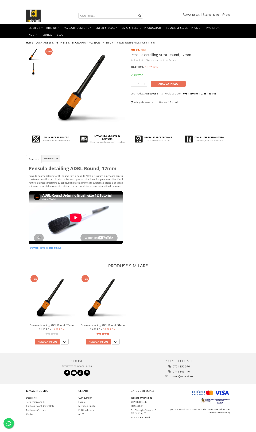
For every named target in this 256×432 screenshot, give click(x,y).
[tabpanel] (84, 88)
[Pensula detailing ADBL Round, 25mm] (51, 298)
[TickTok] (80, 373)
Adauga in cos (168, 83)
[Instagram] (87, 373)
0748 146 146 (181, 371)
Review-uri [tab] (51, 158)
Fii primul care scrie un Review (160, 60)
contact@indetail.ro (181, 376)
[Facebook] (67, 373)
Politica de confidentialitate (40, 405)
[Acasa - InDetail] (43, 16)
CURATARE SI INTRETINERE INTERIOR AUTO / (62, 42)
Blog (60, 34)
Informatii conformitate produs (45, 247)
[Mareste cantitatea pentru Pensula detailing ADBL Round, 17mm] (144, 84)
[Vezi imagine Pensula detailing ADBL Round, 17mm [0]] (33, 54)
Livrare (82, 401)
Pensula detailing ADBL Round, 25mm (52, 325)
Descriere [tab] (34, 159)
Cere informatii (169, 102)
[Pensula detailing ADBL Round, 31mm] (102, 298)
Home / (30, 42)
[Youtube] (74, 373)
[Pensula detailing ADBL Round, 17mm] (84, 88)
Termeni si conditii (35, 401)
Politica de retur (86, 410)
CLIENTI (83, 391)
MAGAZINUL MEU (37, 391)
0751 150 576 (181, 366)
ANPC (81, 414)
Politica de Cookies (35, 410)
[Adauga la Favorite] (65, 341)
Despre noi (31, 397)
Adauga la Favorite (143, 102)
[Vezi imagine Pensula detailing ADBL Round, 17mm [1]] (33, 69)
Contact (30, 414)
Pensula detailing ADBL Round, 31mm (103, 325)
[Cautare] (140, 16)
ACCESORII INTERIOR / (102, 42)
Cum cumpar (85, 397)
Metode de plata (86, 405)
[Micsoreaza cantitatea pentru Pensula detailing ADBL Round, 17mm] (133, 84)
